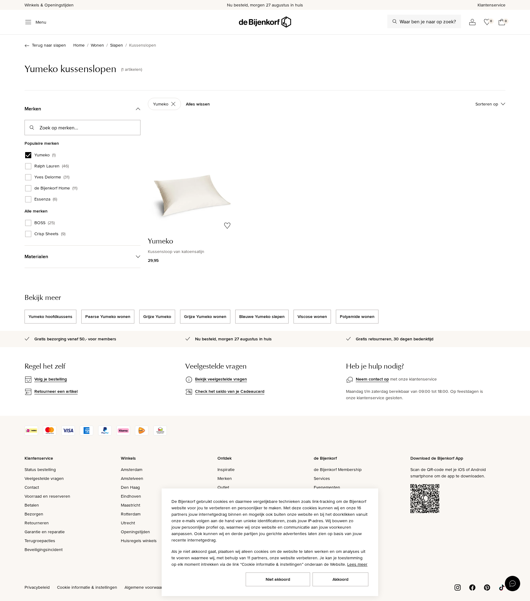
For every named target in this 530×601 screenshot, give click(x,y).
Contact (32, 487)
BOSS (44, 222)
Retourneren (37, 522)
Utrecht (128, 522)
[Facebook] (472, 586)
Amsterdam (131, 469)
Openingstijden (135, 531)
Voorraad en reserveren (47, 496)
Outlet (223, 487)
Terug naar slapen (49, 45)
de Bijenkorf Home (55, 188)
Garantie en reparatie (45, 531)
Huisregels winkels (139, 540)
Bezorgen (34, 513)
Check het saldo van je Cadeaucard (229, 391)
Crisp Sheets (49, 234)
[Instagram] (457, 586)
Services (322, 478)
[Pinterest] (487, 586)
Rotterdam (130, 513)
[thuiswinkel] (160, 433)
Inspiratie (226, 469)
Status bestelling (40, 469)
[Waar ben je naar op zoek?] (395, 21)
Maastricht (130, 505)
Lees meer (357, 564)
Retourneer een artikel (56, 391)
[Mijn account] (472, 22)
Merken (224, 478)
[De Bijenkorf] (265, 22)
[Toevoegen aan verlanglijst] (227, 226)
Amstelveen (132, 478)
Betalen (32, 505)
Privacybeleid (37, 587)
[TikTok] (501, 586)
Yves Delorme (51, 177)
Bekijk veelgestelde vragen (221, 379)
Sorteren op (486, 103)
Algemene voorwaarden (147, 587)
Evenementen (327, 487)
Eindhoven (131, 496)
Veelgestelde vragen (44, 478)
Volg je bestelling (50, 379)
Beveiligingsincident (44, 549)
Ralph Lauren (51, 166)
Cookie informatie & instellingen (87, 587)
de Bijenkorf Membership (338, 469)
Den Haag (130, 487)
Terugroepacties (40, 540)
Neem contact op (372, 379)
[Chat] (512, 583)
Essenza (45, 199)
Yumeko (45, 155)
